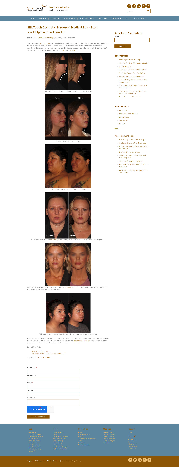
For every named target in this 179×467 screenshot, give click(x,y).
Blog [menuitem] (127, 18)
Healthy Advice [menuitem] (132, 446)
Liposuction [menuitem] (32, 432)
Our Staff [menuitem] (132, 436)
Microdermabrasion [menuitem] (109, 432)
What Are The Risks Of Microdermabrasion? (134, 63)
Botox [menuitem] (55, 434)
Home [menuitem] (32, 18)
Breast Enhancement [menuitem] (35, 434)
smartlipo (123, 110)
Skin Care (123, 120)
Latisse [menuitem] (130, 432)
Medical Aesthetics (59, 7)
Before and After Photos (128, 114)
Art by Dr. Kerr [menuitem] (132, 448)
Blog (73, 461)
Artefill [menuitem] (80, 441)
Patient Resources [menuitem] (86, 18)
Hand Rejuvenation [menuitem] (34, 447)
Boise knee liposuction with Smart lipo (132, 140)
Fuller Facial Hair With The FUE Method (132, 70)
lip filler (68, 287)
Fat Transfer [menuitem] (32, 451)
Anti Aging (124, 117)
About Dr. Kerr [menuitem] (132, 440)
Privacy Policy (65, 461)
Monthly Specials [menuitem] (139, 18)
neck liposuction (45, 43)
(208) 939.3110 (62, 10)
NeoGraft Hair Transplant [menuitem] (61, 447)
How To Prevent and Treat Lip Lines (131, 97)
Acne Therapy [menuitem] (57, 443)
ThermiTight (55, 240)
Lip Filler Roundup (125, 66)
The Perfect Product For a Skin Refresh (132, 73)
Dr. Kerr (63, 50)
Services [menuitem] (41, 18)
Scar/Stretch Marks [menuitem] (35, 445)
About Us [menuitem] (54, 18)
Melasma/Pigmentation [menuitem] (60, 449)
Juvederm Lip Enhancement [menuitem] (87, 438)
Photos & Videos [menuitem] (69, 18)
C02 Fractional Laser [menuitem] (59, 438)
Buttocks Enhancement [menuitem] (36, 436)
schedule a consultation (81, 341)
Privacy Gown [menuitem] (132, 444)
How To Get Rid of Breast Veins (129, 152)
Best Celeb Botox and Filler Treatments (132, 143)
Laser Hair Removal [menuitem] (35, 441)
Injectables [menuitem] (83, 429)
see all (116, 129)
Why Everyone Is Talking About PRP (131, 76)
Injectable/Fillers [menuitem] (58, 432)
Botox (122, 124)
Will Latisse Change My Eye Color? (131, 161)
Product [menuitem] (131, 429)
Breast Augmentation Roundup (129, 60)
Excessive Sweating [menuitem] (35, 449)
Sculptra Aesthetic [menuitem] (84, 434)
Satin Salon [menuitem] (106, 443)
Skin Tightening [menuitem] (33, 438)
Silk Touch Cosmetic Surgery (45, 38)
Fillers (48, 357)
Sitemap (78, 461)
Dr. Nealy (73, 50)
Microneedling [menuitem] (57, 445)
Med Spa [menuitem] (107, 429)
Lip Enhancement (39, 357)
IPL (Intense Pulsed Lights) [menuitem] (61, 436)
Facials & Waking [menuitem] (108, 436)
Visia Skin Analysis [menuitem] (109, 441)
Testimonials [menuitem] (103, 18)
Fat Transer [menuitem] (81, 443)
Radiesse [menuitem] (81, 436)
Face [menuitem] (55, 429)
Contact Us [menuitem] (115, 18)
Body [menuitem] (31, 429)
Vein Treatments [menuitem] (34, 443)
